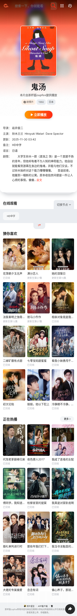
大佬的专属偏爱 (12, 589)
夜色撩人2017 (36, 459)
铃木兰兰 (17, 133)
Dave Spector (54, 133)
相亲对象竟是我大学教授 (63, 317)
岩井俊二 (17, 128)
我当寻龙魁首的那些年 (63, 546)
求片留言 (31, 606)
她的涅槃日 (59, 273)
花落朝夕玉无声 (12, 273)
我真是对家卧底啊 (63, 502)
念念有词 (32, 589)
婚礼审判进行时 (12, 546)
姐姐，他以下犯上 (38, 404)
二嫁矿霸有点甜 (12, 360)
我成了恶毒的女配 (63, 459)
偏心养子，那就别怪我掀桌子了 (63, 589)
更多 (66, 418)
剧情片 (30, 101)
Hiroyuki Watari (34, 133)
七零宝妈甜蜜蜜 (37, 360)
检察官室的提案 (37, 502)
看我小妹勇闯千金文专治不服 (63, 360)
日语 (15, 150)
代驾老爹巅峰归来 (14, 459)
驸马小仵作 (34, 317)
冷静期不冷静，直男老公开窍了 (63, 404)
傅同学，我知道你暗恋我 (14, 502)
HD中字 (11, 216)
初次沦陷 (8, 404)
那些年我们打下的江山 (38, 546)
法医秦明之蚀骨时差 (14, 317)
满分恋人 (32, 273)
